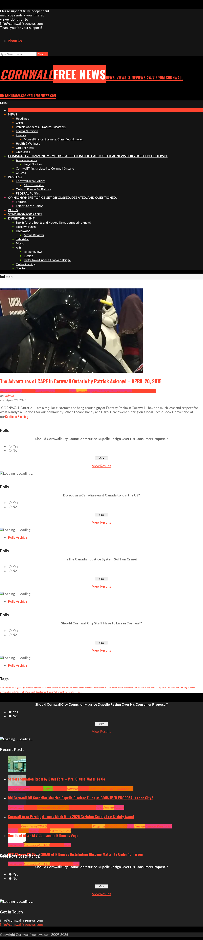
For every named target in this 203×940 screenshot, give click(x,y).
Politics (119, 807)
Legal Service (39, 687)
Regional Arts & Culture (104, 391)
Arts (3, 391)
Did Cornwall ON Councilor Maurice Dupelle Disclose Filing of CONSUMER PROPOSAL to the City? (80, 797)
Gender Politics (72, 687)
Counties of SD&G (34, 826)
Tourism (126, 391)
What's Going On (144, 391)
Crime (54, 864)
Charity (61, 687)
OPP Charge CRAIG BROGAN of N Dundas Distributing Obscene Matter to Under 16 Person (75, 854)
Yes (15, 446)
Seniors (83, 788)
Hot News (89, 807)
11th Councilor (9, 692)
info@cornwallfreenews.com (21, 924)
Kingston (98, 826)
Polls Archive (17, 537)
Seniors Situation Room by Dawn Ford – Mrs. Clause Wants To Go (56, 779)
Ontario (81, 391)
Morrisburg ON (116, 826)
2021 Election (150, 687)
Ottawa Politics (123, 687)
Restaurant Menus (87, 687)
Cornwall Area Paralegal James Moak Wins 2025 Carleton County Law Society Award (71, 816)
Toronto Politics (51, 687)
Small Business (60, 830)
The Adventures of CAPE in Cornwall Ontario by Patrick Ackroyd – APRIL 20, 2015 (81, 381)
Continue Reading (16, 416)
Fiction (51, 692)
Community (14, 391)
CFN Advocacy (110, 687)
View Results (101, 466)
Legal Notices (26, 687)
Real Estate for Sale (72, 692)
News (72, 391)
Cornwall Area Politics (53, 807)
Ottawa (23, 830)
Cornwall (28, 391)
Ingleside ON (83, 826)
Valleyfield (59, 692)
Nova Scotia (5, 687)
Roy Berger (15, 687)
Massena (100, 687)
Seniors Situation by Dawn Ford (111, 788)
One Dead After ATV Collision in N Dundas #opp (43, 835)
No (15, 450)
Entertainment (45, 391)
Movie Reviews (137, 687)
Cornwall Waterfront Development (32, 692)
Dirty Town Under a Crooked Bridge (173, 687)
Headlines (62, 391)
